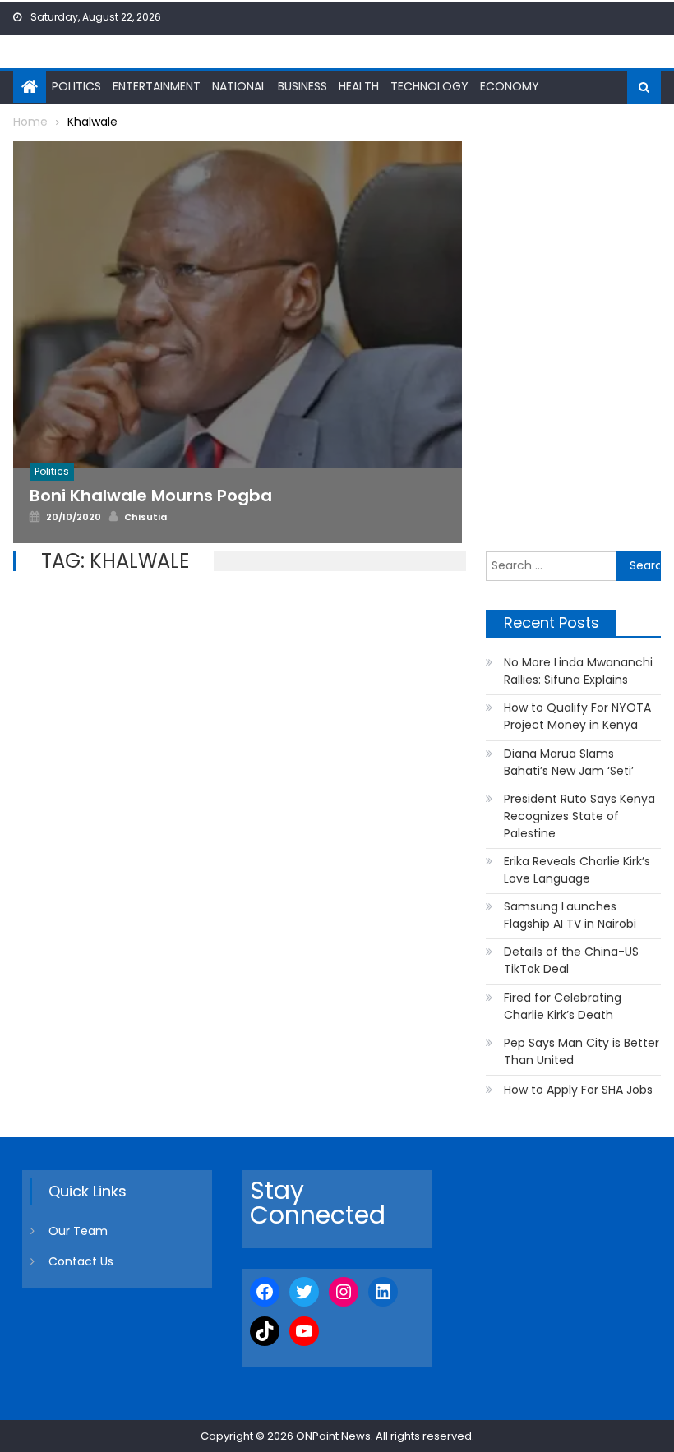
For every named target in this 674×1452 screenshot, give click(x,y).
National (239, 86)
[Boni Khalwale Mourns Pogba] (237, 304)
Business (302, 86)
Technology (429, 86)
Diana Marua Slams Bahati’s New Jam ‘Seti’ (569, 762)
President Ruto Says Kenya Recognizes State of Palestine (579, 816)
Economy (509, 86)
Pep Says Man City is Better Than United (581, 1051)
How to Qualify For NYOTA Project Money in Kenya (577, 716)
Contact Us (80, 1261)
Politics (76, 86)
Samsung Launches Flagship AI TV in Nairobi (570, 915)
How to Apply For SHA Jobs (578, 1089)
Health (359, 86)
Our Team (78, 1231)
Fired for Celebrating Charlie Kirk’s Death (562, 1006)
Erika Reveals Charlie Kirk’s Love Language (577, 870)
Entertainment (157, 86)
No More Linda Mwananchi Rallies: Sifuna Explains (578, 671)
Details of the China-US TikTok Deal (571, 960)
